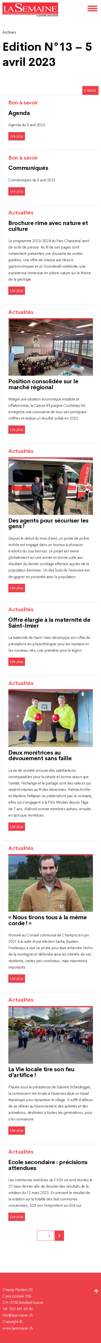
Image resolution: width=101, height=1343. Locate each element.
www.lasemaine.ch (17, 1328)
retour (91, 90)
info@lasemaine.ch (17, 1315)
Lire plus (16, 136)
